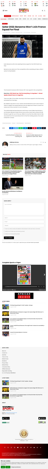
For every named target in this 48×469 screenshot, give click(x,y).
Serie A (45, 16)
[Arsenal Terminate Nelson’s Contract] (5, 334)
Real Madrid (27, 123)
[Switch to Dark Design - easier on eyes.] (44, 10)
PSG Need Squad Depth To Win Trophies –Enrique (21, 305)
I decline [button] (8, 466)
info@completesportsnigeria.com (11, 412)
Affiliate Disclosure (6, 369)
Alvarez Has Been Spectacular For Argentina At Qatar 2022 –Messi (34, 135)
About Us (4, 350)
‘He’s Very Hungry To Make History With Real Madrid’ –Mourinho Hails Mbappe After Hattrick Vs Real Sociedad (35, 172)
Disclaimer (4, 361)
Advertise (4, 354)
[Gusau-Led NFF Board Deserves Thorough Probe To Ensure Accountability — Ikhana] (5, 327)
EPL (36, 16)
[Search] (42, 10)
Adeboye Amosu (14, 142)
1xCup (21, 16)
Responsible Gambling (7, 371)
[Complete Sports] (24, 10)
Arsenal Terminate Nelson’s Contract (18, 332)
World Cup (5, 23)
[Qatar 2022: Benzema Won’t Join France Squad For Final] (22, 57)
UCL (33, 16)
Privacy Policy (5, 363)
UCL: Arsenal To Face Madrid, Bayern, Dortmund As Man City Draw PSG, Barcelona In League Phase (12, 172)
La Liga (40, 16)
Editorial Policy (5, 365)
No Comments (27, 32)
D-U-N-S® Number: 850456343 (9, 373)
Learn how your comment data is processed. (29, 242)
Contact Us (4, 352)
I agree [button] (3, 466)
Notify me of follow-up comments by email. (15, 231)
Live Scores (7, 16)
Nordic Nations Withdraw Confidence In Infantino (12, 192)
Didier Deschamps (7, 123)
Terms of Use (5, 356)
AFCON (29, 16)
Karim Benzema (20, 123)
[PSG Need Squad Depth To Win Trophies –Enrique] (5, 306)
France (13, 123)
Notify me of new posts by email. (12, 234)
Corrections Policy (6, 367)
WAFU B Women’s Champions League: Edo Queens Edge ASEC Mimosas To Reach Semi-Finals (27, 312)
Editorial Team (5, 358)
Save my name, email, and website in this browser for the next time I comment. (22, 228)
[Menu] (5, 10)
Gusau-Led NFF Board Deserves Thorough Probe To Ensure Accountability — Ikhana (27, 326)
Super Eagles (15, 16)
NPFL (25, 16)
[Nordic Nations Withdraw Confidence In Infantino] (12, 184)
